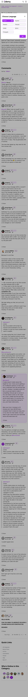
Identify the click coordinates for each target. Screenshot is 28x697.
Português (5, 32)
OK (22, 36)
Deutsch (5, 24)
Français (17, 24)
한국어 (16, 28)
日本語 (4, 28)
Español (17, 20)
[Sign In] (25, 1)
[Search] (23, 1)
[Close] (25, 17)
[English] (7, 1)
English (5, 20)
